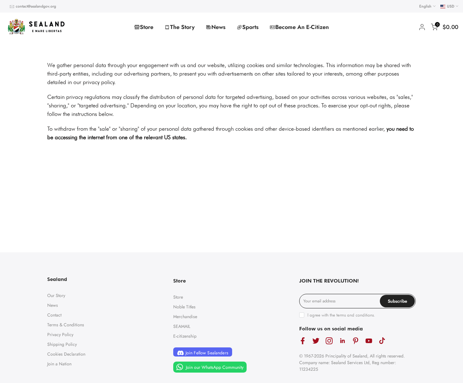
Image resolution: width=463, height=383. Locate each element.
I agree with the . (341, 314)
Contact (54, 315)
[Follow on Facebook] (302, 340)
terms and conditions (355, 314)
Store (146, 27)
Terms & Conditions (65, 325)
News (218, 27)
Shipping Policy (62, 344)
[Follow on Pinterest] (355, 340)
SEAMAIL (181, 326)
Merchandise (185, 316)
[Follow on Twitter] (315, 340)
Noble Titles (184, 307)
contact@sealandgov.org (36, 6)
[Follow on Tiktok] (382, 340)
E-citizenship (185, 336)
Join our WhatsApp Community (214, 367)
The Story (182, 27)
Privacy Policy (60, 334)
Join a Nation (59, 364)
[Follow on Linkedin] (342, 340)
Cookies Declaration (66, 354)
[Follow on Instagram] (329, 340)
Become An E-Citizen (302, 27)
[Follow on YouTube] (368, 340)
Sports (250, 27)
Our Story (56, 295)
